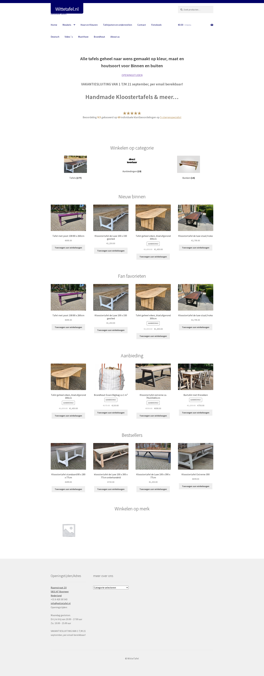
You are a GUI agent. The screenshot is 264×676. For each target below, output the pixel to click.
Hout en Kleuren (89, 24)
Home (54, 24)
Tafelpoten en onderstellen (117, 24)
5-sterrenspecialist (170, 117)
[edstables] (69, 530)
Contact (141, 24)
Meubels (66, 24)
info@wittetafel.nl (61, 603)
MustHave (83, 36)
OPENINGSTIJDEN (132, 75)
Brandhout (99, 36)
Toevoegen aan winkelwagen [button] (68, 247)
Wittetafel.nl (67, 9)
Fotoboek (156, 24)
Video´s (69, 36)
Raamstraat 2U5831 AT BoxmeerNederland (60, 591)
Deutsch (55, 36)
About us (115, 36)
